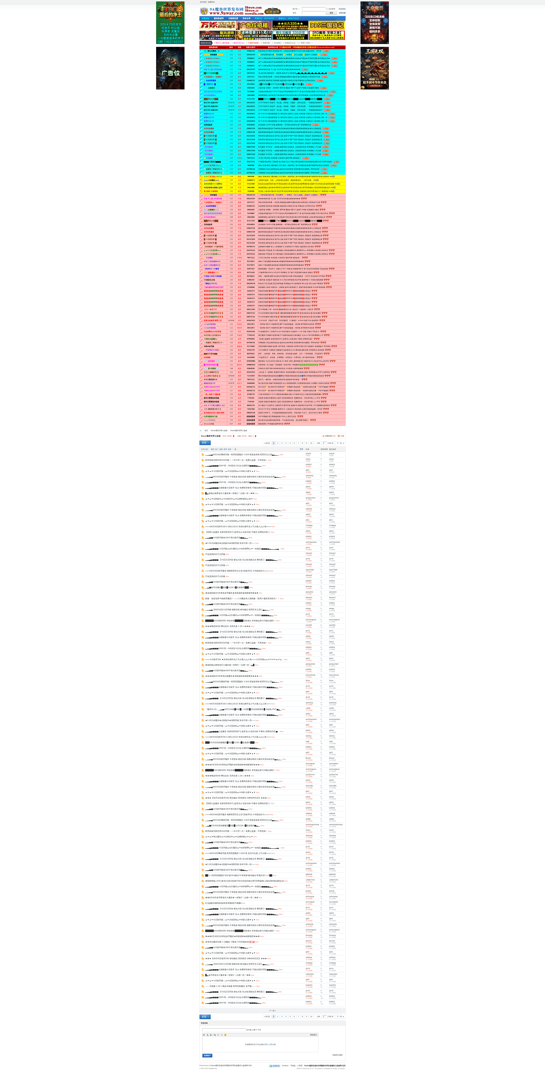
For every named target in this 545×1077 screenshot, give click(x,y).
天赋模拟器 (233, 18)
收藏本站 (211, 2)
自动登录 (332, 9)
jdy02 (308, 658)
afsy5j (308, 797)
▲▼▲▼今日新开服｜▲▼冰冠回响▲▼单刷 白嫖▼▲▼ (230, 471)
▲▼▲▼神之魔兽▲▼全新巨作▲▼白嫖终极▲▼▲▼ (229, 836)
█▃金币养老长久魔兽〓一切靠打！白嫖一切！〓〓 (227, 975)
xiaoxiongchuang (312, 825)
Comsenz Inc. (212, 1068)
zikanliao (309, 836)
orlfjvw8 (309, 813)
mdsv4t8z (309, 786)
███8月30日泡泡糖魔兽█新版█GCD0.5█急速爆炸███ (229, 742)
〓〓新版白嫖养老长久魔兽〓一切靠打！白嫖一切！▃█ (229, 665)
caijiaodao (310, 974)
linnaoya (309, 935)
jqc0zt (308, 852)
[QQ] (274, 1066)
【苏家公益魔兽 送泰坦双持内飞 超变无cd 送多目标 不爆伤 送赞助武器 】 (237, 532)
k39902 (309, 481)
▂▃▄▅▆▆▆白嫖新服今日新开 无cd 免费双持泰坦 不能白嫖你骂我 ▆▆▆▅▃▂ (242, 488)
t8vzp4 (308, 758)
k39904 (309, 647)
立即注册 (342, 13)
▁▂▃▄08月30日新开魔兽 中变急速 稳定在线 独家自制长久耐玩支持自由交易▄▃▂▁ (243, 477)
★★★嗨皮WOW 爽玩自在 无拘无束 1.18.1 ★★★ (227, 626)
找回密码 (342, 9)
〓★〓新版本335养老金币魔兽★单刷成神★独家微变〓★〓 (231, 593)
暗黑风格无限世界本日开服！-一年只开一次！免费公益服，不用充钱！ (236, 460)
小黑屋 (299, 1066)
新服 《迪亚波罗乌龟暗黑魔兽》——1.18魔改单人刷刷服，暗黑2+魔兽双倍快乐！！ (242, 598)
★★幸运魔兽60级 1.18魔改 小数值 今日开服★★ (227, 942)
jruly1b (308, 454)
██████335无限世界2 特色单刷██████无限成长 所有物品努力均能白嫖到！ (240, 621)
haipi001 (309, 985)
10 (311, 443)
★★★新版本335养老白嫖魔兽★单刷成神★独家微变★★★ (231, 676)
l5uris (308, 681)
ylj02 (307, 503)
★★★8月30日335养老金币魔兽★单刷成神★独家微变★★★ (232, 764)
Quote (218, 1034)
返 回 (268, 443)
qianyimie (309, 592)
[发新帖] (205, 442)
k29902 (309, 669)
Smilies (225, 1034)
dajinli (308, 492)
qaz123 (309, 941)
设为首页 (203, 2)
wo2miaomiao (311, 542)
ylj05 (307, 653)
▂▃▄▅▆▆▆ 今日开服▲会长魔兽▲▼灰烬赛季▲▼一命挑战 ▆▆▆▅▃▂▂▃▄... (242, 549)
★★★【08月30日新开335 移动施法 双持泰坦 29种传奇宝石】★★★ (236, 798)
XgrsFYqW (310, 570)
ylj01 (307, 520)
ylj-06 (308, 559)
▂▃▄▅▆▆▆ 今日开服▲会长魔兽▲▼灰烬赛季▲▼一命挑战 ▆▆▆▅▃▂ (239, 615)
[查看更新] (235, 449)
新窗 (301, 449)
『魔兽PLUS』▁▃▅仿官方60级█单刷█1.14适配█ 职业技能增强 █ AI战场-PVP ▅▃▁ (243, 709)
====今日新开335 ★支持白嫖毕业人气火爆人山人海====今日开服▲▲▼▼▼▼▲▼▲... (244, 659)
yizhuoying (310, 897)
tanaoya (309, 586)
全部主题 (204, 449)
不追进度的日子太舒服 (215, 554)
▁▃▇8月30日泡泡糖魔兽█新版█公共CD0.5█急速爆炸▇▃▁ (232, 825)
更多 (229, 449)
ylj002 (308, 714)
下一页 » (272, 1011)
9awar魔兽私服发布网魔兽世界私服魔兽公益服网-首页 (200, 431)
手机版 (292, 1066)
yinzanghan (310, 764)
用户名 (295, 9)
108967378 (310, 880)
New (281, 455)
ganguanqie (310, 664)
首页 (206, 431)
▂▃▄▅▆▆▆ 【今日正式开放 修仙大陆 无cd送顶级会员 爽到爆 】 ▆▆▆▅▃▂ (241, 560)
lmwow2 (309, 553)
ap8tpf (308, 819)
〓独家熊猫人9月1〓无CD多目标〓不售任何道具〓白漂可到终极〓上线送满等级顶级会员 (244, 881)
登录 (266, 1044)
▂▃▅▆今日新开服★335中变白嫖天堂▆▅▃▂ (226, 537)
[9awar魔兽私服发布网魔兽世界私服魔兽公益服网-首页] (240, 14)
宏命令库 (247, 18)
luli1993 (309, 625)
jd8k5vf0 (309, 874)
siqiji (307, 741)
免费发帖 (205, 18)
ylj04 (307, 692)
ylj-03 (308, 614)
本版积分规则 (337, 1055)
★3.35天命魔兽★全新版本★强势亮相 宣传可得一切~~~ (230, 543)
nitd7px (308, 736)
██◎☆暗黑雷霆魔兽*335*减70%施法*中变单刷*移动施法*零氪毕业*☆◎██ (238, 875)
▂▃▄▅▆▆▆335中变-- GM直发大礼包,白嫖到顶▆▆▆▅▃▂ (233, 465)
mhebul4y (309, 476)
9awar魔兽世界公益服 (219, 431)
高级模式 (313, 1035)
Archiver (285, 1066)
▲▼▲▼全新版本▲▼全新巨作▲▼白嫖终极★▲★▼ (229, 499)
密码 (294, 13)
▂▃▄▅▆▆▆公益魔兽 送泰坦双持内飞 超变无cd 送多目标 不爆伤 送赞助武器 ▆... (242, 731)
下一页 (339, 443)
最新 (212, 449)
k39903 (309, 465)
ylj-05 (308, 697)
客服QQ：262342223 (264, 18)
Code (221, 1034)
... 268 (317, 443)
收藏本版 (330, 436)
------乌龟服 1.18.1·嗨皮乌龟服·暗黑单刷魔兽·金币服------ (230, 986)
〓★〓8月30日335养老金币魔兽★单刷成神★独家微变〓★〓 (232, 936)
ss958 (308, 708)
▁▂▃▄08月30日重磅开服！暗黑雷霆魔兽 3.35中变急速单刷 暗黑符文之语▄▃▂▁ (242, 454)
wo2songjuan (311, 620)
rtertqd (308, 609)
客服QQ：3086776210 (289, 18)
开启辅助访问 (345, 2)
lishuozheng (310, 675)
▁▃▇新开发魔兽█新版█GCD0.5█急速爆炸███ (227, 587)
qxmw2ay (309, 703)
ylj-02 (308, 548)
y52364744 (310, 775)
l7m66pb (309, 526)
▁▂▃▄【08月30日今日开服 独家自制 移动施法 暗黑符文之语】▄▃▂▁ (237, 609)
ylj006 (308, 636)
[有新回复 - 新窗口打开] (203, 455)
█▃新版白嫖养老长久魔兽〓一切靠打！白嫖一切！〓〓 (229, 493)
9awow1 (309, 597)
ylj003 (308, 514)
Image (211, 1034)
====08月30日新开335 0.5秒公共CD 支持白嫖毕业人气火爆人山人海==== (238, 526)
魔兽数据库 (219, 18)
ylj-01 (308, 631)
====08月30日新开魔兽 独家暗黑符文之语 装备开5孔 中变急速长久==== (237, 571)
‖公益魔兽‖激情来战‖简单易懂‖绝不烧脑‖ (223, 903)
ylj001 (308, 531)
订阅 (342, 436)
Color (207, 1034)
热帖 (221, 449)
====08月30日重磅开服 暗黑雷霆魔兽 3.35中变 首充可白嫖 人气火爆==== (238, 853)
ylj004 (308, 487)
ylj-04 (308, 686)
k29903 (309, 537)
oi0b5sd (309, 509)
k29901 (309, 603)
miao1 (308, 459)
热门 (217, 449)
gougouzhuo (311, 498)
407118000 (310, 902)
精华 (225, 449)
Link (214, 1034)
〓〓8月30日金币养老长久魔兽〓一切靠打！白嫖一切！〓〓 (231, 897)
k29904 (309, 581)
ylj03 (307, 470)
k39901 (309, 747)
